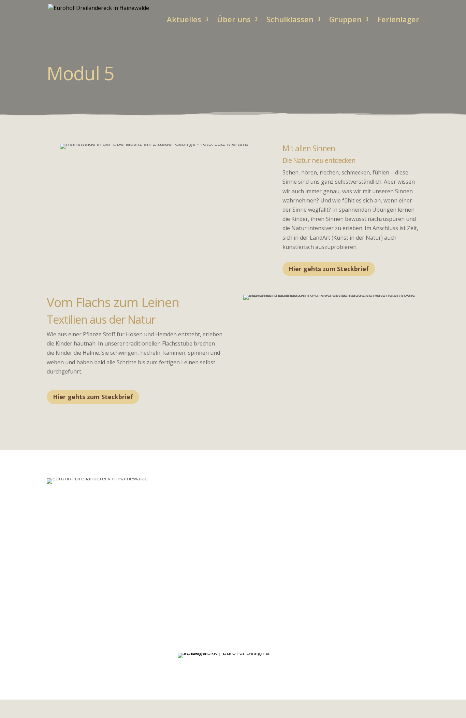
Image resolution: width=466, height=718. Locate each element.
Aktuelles (184, 20)
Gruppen (345, 20)
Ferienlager (398, 20)
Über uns (234, 20)
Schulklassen (290, 20)
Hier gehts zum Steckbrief (329, 269)
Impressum (366, 657)
